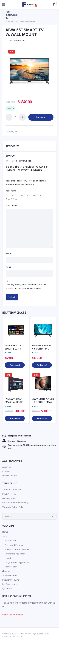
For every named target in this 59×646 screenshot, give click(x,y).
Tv (7, 18)
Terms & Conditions (11, 489)
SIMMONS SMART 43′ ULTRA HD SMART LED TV (41, 347)
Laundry (9, 558)
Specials (8, 571)
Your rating (11, 190)
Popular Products (10, 580)
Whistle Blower (9, 475)
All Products (10, 540)
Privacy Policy (9, 494)
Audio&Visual (12, 15)
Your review (12, 205)
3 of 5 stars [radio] (25, 195)
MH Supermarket (10, 584)
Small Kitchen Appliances (17, 549)
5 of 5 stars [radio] (12, 199)
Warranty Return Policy (13, 507)
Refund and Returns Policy (15, 502)
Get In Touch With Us (12, 614)
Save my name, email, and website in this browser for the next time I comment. (26, 286)
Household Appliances (16, 553)
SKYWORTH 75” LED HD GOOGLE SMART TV (43, 401)
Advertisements (9, 575)
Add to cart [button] (15, 365)
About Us (6, 467)
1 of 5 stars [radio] (8, 195)
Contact (6, 471)
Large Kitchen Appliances (17, 562)
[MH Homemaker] (29, 4)
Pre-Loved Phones (14, 545)
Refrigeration (11, 566)
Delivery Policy (9, 498)
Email (9, 267)
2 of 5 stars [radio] (15, 195)
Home (8, 12)
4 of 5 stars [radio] (37, 195)
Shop (4, 536)
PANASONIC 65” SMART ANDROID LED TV (14, 401)
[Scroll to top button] (54, 633)
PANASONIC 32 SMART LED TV (13, 347)
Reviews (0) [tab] (12, 146)
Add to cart (41, 117)
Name (9, 253)
